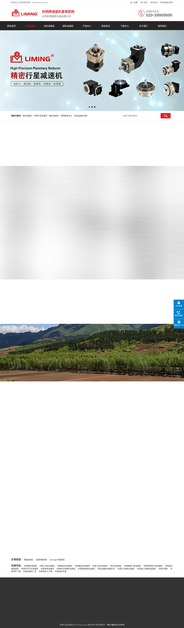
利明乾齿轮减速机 (64, 566)
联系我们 (154, 2)
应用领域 (76, 500)
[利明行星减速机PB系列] (88, 259)
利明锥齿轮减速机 (82, 566)
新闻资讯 (105, 26)
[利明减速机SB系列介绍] (88, 200)
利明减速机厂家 (29, 571)
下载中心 (124, 26)
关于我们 (144, 2)
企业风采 (76, 373)
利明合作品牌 (10, 245)
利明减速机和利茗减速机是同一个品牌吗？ (154, 487)
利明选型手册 (60, 571)
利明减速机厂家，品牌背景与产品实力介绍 (37, 479)
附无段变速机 (115, 566)
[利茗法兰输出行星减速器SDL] (128, 230)
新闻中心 (15, 596)
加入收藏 (134, 2)
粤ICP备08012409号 (115, 625)
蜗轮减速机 (68, 26)
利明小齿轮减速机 (47, 566)
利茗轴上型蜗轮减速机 (146, 569)
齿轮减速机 (49, 26)
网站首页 (11, 26)
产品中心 (87, 26)
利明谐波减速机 (47, 569)
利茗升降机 (163, 569)
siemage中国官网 (57, 560)
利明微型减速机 (30, 566)
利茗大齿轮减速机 (100, 566)
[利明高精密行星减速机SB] (128, 200)
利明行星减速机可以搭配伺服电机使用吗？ (154, 468)
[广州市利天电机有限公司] (25, 16)
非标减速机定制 (80, 116)
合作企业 (105, 500)
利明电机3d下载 (45, 571)
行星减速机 (30, 26)
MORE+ (6, 458)
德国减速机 (28, 560)
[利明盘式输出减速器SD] (88, 230)
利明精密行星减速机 (132, 566)
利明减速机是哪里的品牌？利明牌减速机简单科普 (40, 474)
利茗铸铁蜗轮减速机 (86, 569)
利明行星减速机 (40, 116)
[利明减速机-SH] (128, 259)
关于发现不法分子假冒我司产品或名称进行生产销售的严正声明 (71, 448)
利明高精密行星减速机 (153, 566)
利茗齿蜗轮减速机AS (106, 569)
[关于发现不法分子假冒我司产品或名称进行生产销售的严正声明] (34, 461)
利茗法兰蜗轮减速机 (126, 569)
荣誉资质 (105, 373)
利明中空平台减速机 (29, 569)
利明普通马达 (66, 116)
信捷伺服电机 (41, 560)
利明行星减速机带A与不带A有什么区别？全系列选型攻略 (43, 490)
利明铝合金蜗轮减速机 (66, 569)
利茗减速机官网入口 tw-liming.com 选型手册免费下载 (41, 485)
